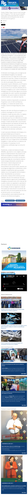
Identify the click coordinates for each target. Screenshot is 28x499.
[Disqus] (14, 224)
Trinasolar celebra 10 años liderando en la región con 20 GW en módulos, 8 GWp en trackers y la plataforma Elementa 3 (13, 327)
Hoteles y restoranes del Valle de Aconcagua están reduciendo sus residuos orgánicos (12, 310)
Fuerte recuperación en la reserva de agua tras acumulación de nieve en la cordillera (11, 343)
